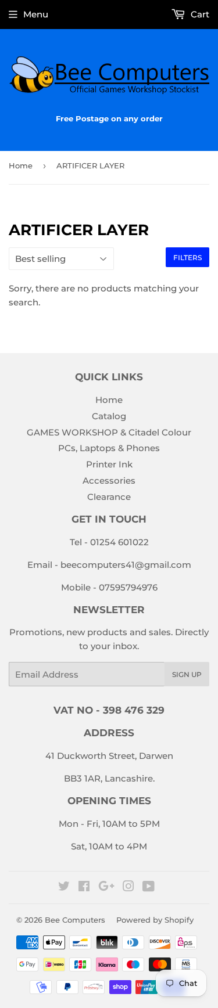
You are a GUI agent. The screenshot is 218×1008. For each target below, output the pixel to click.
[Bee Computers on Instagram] (128, 887)
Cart (198, 14)
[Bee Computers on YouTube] (148, 887)
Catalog (109, 416)
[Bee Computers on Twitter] (64, 887)
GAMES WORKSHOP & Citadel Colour (109, 432)
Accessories (109, 480)
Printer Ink (109, 464)
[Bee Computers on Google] (106, 887)
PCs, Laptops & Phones (109, 447)
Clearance (109, 496)
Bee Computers (75, 919)
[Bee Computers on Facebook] (84, 887)
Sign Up (187, 674)
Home (21, 165)
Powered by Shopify (155, 919)
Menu (35, 14)
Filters (187, 257)
